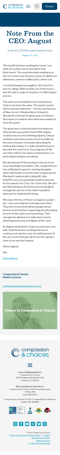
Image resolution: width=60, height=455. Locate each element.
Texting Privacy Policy (40, 438)
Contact (46, 435)
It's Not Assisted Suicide (39, 443)
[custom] (39, 424)
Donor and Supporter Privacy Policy (25, 435)
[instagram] (15, 424)
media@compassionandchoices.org (22, 286)
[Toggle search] (36, 6)
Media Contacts (43, 440)
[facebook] (21, 424)
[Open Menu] (28, 6)
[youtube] (27, 424)
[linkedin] (33, 424)
